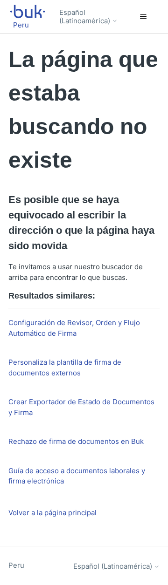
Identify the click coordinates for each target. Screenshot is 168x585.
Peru (16, 565)
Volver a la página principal (52, 512)
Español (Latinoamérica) (85, 16)
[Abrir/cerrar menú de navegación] (143, 16)
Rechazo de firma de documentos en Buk (76, 441)
